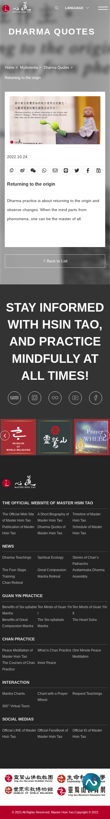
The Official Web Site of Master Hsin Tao (18, 517)
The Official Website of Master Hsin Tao (47, 503)
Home (10, 67)
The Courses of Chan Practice (18, 666)
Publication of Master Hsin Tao (18, 530)
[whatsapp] (44, 170)
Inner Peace (47, 663)
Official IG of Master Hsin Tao (87, 733)
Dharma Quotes (57, 67)
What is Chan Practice (54, 650)
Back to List (56, 261)
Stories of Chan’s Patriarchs (85, 561)
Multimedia (29, 67)
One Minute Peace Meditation (86, 653)
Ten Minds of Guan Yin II (89, 610)
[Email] (55, 170)
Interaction (15, 682)
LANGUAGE (74, 8)
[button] (5, 435)
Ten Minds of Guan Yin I (55, 610)
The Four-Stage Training (14, 573)
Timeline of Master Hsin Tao (86, 517)
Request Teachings (87, 694)
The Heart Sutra (84, 620)
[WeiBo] (22, 170)
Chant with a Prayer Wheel (53, 697)
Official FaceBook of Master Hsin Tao (53, 733)
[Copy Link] (11, 170)
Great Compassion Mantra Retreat (52, 573)
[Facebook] (88, 170)
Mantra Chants (13, 694)
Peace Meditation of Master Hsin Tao (17, 653)
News (8, 546)
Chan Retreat (12, 583)
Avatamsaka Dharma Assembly (88, 573)
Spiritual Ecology (50, 557)
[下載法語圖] (98, 170)
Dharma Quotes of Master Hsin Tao (51, 530)
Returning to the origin (23, 78)
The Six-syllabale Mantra (51, 623)
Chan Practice (18, 639)
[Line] (66, 170)
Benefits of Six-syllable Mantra (19, 610)
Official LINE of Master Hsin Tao (19, 733)
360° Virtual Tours (16, 706)
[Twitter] (77, 170)
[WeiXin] (33, 170)
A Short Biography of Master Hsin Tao (53, 517)
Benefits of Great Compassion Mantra (17, 623)
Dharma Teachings (16, 557)
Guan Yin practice (22, 596)
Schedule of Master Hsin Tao (87, 530)
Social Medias (18, 719)
